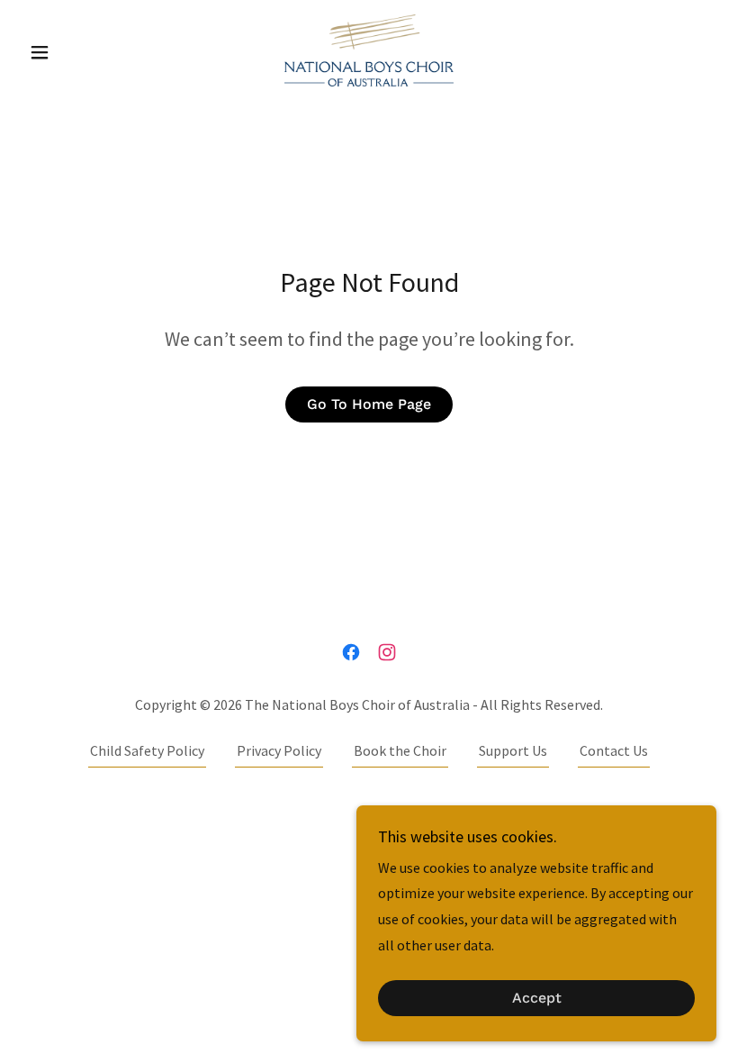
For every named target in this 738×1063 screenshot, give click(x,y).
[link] (369, 50)
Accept (537, 998)
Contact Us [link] (614, 750)
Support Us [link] (513, 750)
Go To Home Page (369, 404)
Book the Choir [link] (400, 750)
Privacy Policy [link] (279, 750)
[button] (74, 52)
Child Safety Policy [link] (147, 750)
